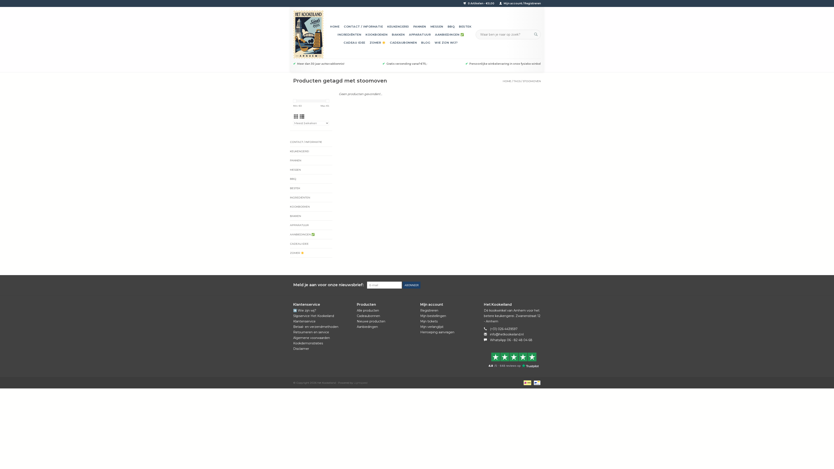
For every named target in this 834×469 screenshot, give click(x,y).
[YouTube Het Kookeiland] (529, 285)
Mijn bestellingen (433, 316)
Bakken (398, 34)
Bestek (465, 26)
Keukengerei (398, 26)
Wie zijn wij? (446, 42)
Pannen (419, 26)
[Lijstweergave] (302, 116)
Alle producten (368, 310)
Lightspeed (360, 382)
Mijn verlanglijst (431, 327)
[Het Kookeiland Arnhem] (308, 34)
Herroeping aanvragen (437, 332)
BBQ (451, 26)
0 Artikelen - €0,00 (481, 3)
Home (334, 26)
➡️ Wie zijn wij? (304, 310)
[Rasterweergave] (296, 116)
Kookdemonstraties (308, 343)
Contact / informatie (363, 26)
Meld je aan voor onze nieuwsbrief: (328, 285)
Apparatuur (420, 34)
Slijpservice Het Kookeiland (313, 316)
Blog (425, 42)
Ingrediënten (349, 34)
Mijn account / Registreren (522, 3)
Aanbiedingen (367, 327)
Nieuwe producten (371, 321)
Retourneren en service (311, 332)
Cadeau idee (354, 42)
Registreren (429, 310)
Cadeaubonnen (403, 42)
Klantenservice (304, 321)
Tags (517, 81)
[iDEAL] (527, 382)
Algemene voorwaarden (311, 338)
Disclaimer (301, 349)
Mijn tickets (429, 321)
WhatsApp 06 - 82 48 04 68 (511, 340)
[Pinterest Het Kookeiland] (521, 285)
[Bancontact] (536, 382)
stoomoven (532, 81)
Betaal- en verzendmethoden (315, 327)
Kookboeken (376, 34)
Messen (436, 26)
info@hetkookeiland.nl (507, 334)
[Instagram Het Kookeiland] (537, 285)
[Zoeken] (535, 34)
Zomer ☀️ (378, 42)
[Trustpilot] (512, 360)
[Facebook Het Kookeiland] (513, 285)
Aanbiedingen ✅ (449, 34)
